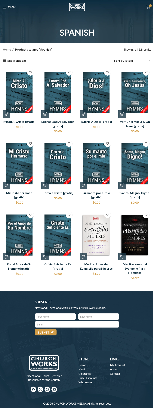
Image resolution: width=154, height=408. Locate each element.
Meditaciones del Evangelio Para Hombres (135, 268)
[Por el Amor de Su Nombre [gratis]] (19, 235)
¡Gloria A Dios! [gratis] (96, 121)
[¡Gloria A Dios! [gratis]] (96, 92)
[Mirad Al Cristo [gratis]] (19, 92)
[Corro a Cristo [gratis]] (57, 163)
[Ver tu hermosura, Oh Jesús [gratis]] (134, 92)
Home (7, 49)
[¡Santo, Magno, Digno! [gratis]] (134, 163)
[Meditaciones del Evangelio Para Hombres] (134, 235)
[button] (6, 114)
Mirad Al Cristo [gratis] (19, 121)
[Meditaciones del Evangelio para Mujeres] (96, 235)
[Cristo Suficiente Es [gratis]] (57, 235)
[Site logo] (77, 6)
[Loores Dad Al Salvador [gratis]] (57, 92)
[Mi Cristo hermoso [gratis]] (19, 163)
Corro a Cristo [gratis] (57, 193)
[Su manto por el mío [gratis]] (96, 163)
